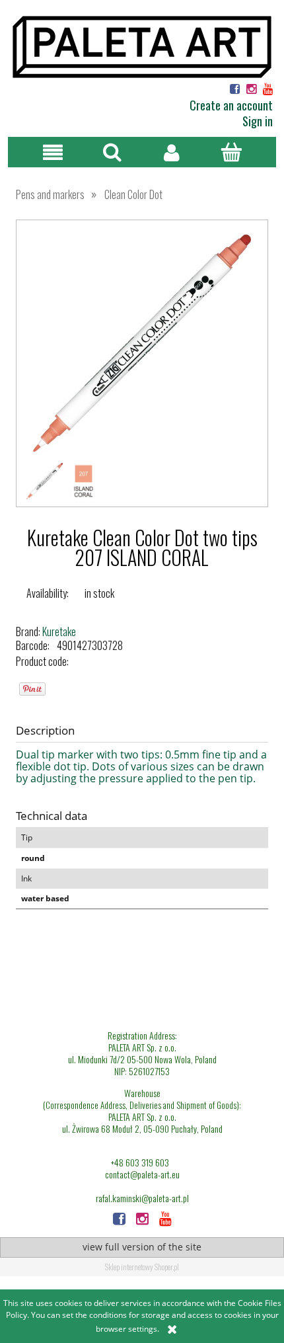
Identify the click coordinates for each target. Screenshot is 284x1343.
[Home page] (142, 45)
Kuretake (59, 631)
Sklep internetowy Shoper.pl (142, 1266)
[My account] (171, 152)
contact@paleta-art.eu (142, 1174)
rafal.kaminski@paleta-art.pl (142, 1198)
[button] (53, 152)
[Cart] (231, 151)
